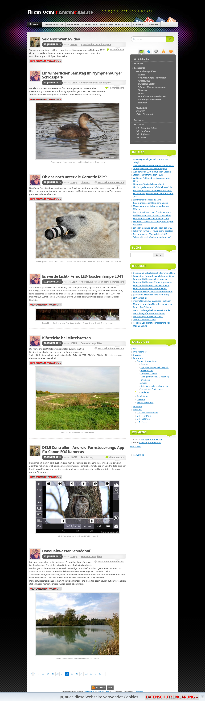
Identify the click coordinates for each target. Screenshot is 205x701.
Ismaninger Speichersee (151, 389)
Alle (134, 348)
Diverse (144, 364)
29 (72, 673)
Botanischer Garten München (154, 386)
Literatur (141, 399)
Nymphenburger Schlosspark (96, 44)
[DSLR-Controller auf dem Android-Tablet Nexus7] (77, 534)
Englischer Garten (148, 373)
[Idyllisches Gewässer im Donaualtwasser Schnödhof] (77, 656)
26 (57, 673)
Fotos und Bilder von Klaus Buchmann (151, 285)
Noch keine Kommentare (111, 182)
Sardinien (144, 392)
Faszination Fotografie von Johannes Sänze (153, 275)
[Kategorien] (141, 51)
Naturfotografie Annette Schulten (149, 313)
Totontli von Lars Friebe (144, 319)
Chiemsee (145, 379)
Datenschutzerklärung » (172, 696)
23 (43, 673)
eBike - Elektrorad (145, 402)
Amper (143, 382)
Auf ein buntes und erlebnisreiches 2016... (152, 190)
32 (86, 673)
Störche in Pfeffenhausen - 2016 (148, 174)
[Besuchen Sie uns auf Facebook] (160, 21)
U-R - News (142, 422)
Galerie (153, 24)
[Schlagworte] (148, 51)
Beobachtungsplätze (91, 343)
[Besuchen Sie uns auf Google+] (149, 21)
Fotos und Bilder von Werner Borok (150, 288)
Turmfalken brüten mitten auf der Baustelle (153, 165)
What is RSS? (135, 446)
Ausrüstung (87, 281)
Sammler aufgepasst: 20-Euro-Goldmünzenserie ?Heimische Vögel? (150, 201)
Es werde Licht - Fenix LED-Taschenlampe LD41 (82, 276)
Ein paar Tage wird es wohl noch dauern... (152, 227)
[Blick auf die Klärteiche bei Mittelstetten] (77, 430)
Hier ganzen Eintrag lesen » (45, 61)
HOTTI (73, 44)
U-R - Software (143, 418)
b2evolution (138, 692)
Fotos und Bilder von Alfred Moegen (150, 279)
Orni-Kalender (53, 24)
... (38, 673)
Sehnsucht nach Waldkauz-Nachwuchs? (152, 237)
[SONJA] (35, 76)
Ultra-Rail (137, 409)
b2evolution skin (102, 692)
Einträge (145, 439)
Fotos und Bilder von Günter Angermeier (152, 282)
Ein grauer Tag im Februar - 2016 (148, 184)
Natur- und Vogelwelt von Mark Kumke (151, 310)
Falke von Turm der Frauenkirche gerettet (153, 230)
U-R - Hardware (144, 415)
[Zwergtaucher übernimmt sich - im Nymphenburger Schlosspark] (77, 160)
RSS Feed (100, 687)
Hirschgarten (146, 370)
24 (48, 673)
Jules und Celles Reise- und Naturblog (151, 294)
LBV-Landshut (140, 297)
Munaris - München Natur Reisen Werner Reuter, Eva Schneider (152, 306)
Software (137, 406)
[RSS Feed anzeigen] (171, 21)
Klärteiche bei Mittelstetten (66, 337)
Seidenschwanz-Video (61, 39)
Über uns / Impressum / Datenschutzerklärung (98, 24)
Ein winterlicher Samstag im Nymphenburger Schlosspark (82, 75)
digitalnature (89, 692)
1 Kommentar (117, 49)
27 (62, 673)
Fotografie (138, 357)
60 (100, 673)
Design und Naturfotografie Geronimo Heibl (154, 272)
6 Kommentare (116, 87)
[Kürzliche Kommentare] (170, 51)
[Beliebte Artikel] (163, 51)
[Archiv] (156, 51)
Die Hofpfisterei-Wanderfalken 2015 (150, 234)
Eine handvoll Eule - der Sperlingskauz (151, 218)
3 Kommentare (116, 457)
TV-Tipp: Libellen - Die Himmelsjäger (150, 168)
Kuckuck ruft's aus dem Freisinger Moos (152, 212)
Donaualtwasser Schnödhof (66, 550)
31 (81, 673)
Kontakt (139, 24)
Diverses (85, 182)
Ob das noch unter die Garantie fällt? (74, 176)
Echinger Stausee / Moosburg (154, 376)
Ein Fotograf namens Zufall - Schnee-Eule (152, 187)
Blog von (60, 12)
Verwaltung (138, 454)
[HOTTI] (35, 42)
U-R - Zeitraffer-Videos (147, 412)
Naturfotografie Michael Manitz (148, 316)
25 (53, 673)
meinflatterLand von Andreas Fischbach (152, 300)
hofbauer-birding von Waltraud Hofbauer (152, 291)
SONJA (73, 82)
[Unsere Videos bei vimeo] (137, 21)
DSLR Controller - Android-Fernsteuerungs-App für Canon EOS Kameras (83, 449)
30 (77, 673)
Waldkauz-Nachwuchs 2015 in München (152, 215)
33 (91, 673)
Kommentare (156, 439)
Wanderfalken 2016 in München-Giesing (152, 171)
